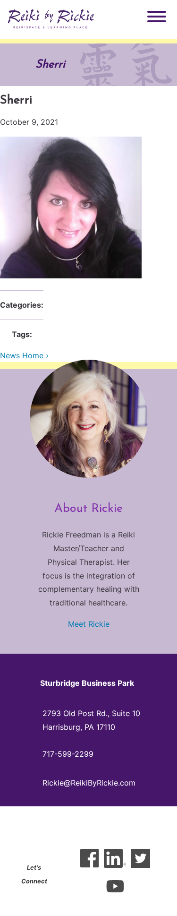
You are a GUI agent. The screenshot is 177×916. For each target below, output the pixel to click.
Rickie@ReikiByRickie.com (88, 782)
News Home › (24, 355)
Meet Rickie (89, 624)
